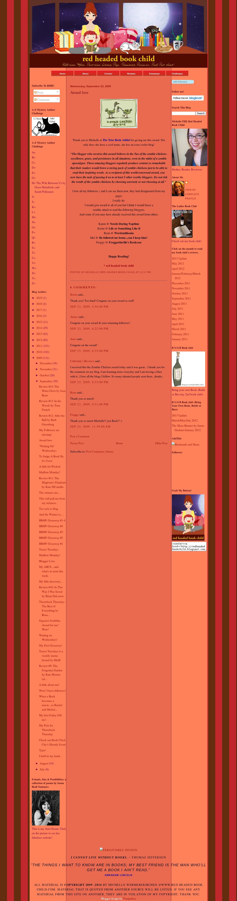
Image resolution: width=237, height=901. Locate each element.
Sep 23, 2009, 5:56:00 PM (89, 306)
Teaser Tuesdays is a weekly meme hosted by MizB (51, 655)
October (45, 375)
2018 (39, 304)
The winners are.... (50, 492)
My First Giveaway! (50, 645)
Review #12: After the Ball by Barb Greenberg (52, 419)
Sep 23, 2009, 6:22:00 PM (89, 328)
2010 (39, 352)
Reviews (131, 74)
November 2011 (181, 288)
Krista (73, 294)
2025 (39, 298)
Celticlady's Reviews (82, 361)
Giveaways (154, 74)
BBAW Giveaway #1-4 (52, 520)
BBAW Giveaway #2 (51, 538)
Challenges (177, 74)
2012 (39, 340)
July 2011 (177, 308)
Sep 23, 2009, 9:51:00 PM (89, 404)
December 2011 (181, 283)
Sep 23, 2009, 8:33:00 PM (89, 351)
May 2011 (178, 319)
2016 (39, 316)
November (46, 369)
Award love (45, 440)
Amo (73, 339)
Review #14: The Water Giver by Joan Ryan (52, 390)
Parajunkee (129, 898)
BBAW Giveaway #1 (51, 543)
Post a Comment (79, 436)
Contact (108, 74)
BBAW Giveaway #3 (51, 532)
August (44, 763)
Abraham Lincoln (118, 875)
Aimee (74, 317)
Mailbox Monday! (49, 472)
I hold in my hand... (50, 756)
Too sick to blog (48, 508)
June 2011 (178, 314)
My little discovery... (51, 581)
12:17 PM (145, 272)
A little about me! (49, 684)
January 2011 (180, 339)
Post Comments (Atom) (99, 451)
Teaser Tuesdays (48, 549)
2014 (39, 328)
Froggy (74, 414)
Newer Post (77, 443)
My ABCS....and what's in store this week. (51, 571)
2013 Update (179, 258)
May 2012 (178, 263)
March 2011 (179, 329)
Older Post (161, 443)
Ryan (73, 392)
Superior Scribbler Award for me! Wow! (49, 625)
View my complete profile (192, 194)
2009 (39, 358)
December (46, 363)
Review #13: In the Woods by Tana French (50, 405)
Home (62, 74)
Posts (39, 92)
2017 (39, 310)
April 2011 (178, 324)
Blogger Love (47, 561)
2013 (39, 334)
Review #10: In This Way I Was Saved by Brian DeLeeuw (51, 591)
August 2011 (179, 303)
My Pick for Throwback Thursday (47, 729)
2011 (39, 346)
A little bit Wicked (49, 466)
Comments (43, 99)
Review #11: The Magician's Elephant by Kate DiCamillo (52, 482)
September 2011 (181, 298)
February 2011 (180, 334)
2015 (39, 322)
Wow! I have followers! (52, 690)
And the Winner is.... (51, 514)
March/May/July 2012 (185, 420)
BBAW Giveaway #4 (51, 526)
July (42, 769)
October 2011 (180, 293)
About (85, 74)
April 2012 (178, 268)
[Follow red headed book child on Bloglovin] (183, 84)
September (46, 381)
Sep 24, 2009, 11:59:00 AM (90, 426)
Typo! (42, 750)
